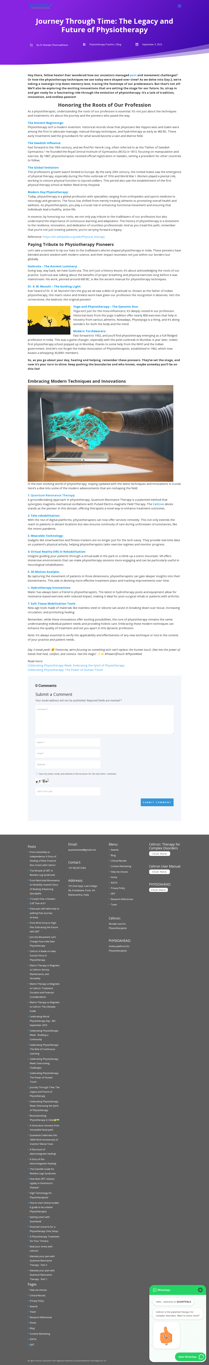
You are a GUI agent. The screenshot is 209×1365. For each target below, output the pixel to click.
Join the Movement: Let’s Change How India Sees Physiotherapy (43, 941)
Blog (32, 1328)
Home (33, 1322)
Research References (41, 1317)
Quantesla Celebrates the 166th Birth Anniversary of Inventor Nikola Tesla (44, 1139)
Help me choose (38, 1290)
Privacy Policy (37, 1300)
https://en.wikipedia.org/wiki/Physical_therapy (74, 237)
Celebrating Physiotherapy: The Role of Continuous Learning (44, 1049)
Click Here (159, 853)
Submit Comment (157, 802)
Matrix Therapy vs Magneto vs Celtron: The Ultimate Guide (45, 1007)
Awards (34, 1306)
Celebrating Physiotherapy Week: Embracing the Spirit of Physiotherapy (76, 665)
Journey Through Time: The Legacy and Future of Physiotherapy (45, 1092)
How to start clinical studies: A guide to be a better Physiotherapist (44, 1207)
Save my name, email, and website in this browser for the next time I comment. (78, 773)
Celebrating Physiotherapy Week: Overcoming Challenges (44, 1063)
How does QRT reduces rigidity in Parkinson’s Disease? (42, 1183)
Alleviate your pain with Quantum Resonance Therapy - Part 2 (42, 1261)
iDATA (33, 1339)
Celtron (158, 504)
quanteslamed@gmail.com (82, 849)
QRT (32, 1344)
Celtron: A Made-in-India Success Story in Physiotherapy (43, 955)
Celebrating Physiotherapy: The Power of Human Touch (65, 670)
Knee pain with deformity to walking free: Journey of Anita (44, 913)
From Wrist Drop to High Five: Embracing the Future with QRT (44, 927)
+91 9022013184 (77, 868)
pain (133, 75)
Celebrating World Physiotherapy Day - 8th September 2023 (42, 1021)
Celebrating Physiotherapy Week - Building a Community (44, 1035)
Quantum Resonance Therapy (52, 495)
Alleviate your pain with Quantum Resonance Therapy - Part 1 (42, 1275)
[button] (200, 1290)
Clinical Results (37, 1295)
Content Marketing (40, 1333)
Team (33, 1311)
